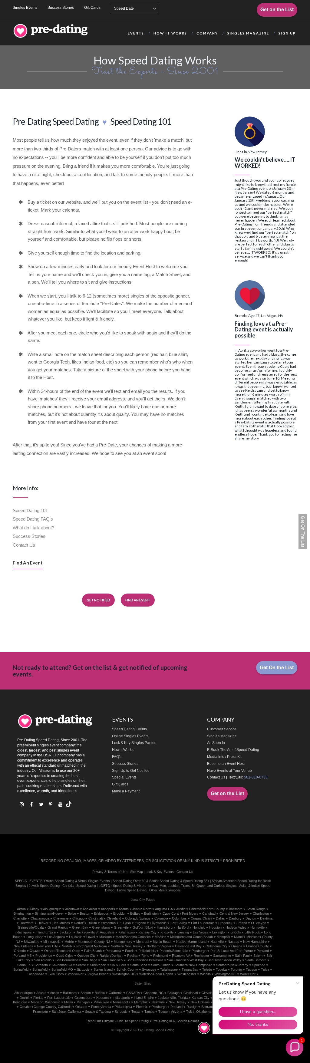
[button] (294, 1047)
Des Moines (61, 923)
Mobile (69, 941)
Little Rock (252, 932)
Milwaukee (31, 941)
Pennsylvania (101, 1007)
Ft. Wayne (258, 923)
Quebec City (86, 955)
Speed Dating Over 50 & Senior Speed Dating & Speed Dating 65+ (161, 881)
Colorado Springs (137, 918)
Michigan (83, 1002)
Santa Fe (24, 965)
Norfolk (67, 946)
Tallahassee (169, 969)
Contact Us (24, 545)
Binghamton (22, 913)
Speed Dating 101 (30, 510)
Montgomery (123, 941)
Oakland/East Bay (188, 946)
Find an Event (137, 600)
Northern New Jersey (127, 946)
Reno (145, 955)
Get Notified (98, 600)
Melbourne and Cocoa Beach (191, 937)
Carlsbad (209, 913)
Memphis (223, 937)
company (207, 33)
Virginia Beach (97, 974)
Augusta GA (164, 909)
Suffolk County (127, 969)
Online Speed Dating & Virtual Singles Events (77, 881)
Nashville (217, 941)
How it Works (170, 33)
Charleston (261, 913)
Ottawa (35, 951)
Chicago (78, 918)
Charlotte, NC (153, 993)
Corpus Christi (201, 918)
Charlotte (20, 918)
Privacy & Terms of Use (109, 872)
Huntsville (257, 927)
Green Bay (80, 927)
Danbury (235, 918)
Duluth (92, 923)
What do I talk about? (33, 527)
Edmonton (108, 923)
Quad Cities (64, 955)
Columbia (161, 918)
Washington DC (123, 974)
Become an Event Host (226, 764)
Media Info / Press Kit (224, 757)
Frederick (225, 923)
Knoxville (166, 932)
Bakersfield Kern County (207, 909)
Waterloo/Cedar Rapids (156, 974)
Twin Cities (56, 974)
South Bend (138, 965)
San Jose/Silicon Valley (224, 960)
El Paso (125, 923)
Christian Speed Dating (79, 885)
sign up (287, 33)
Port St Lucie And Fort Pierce (231, 951)
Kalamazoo (126, 932)
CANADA (133, 993)
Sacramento (222, 955)
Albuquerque (52, 909)
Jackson (66, 932)
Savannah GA (62, 965)
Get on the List (277, 9)
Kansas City (148, 932)
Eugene (140, 923)
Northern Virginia (159, 946)
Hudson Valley (236, 927)
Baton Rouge (255, 909)
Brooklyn (119, 913)
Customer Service (221, 729)
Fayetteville (158, 923)
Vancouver (76, 974)
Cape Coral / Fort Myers (180, 913)
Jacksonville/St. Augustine (95, 932)
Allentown (72, 909)
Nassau (233, 941)
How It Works (123, 750)
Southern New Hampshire (193, 965)
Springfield (20, 969)
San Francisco (112, 960)
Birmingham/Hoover (49, 913)
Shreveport (98, 965)
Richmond (160, 955)
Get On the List (277, 667)
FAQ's (116, 757)
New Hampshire (255, 941)
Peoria (129, 951)
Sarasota (41, 965)
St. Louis (83, 969)
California (115, 993)
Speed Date (124, 8)
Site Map (136, 872)
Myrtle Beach (162, 941)
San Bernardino (66, 960)
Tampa (149, 1011)
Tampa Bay (190, 969)
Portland (263, 951)
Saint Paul (242, 955)
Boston (85, 913)
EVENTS (136, 33)
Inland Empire (46, 932)
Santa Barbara (255, 960)
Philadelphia (147, 951)
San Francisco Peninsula (145, 960)
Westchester (186, 974)
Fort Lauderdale (202, 923)
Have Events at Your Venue (229, 770)
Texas (135, 1011)
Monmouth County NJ (94, 941)
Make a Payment (126, 791)
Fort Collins (178, 923)
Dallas (220, 918)
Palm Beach (93, 951)
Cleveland (114, 918)
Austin (180, 909)
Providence (43, 955)
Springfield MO (62, 969)
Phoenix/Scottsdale (174, 951)
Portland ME (22, 955)
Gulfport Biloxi (143, 927)
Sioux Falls (118, 965)
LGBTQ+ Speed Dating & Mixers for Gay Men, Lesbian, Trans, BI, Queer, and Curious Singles (168, 885)
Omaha (236, 946)
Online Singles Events (130, 736)
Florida (38, 997)
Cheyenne (60, 918)
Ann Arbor (90, 909)
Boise (72, 913)
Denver (43, 923)
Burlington (151, 913)
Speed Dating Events (129, 729)
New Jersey (177, 1002)
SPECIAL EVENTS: (29, 881)
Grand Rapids (58, 927)
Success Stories (61, 7)
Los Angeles (56, 937)
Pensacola (113, 951)
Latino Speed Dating (132, 890)
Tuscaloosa (35, 974)
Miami (238, 937)
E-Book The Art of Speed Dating (233, 750)
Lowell (90, 937)
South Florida (160, 965)
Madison (105, 937)
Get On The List (302, 531)
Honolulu (199, 927)
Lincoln (235, 932)
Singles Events (25, 7)
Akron (21, 909)
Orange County (257, 946)
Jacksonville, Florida (173, 997)
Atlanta (124, 909)
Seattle (81, 965)
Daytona (266, 918)
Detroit (79, 923)
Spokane (258, 965)
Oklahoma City (216, 946)
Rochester (201, 955)
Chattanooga (40, 918)
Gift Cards (92, 7)
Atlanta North (141, 909)
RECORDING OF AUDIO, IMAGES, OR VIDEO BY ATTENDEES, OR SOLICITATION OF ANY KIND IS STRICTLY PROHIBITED (143, 861)
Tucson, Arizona (170, 1011)
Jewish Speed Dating (44, 885)
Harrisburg (165, 927)
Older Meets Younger (164, 890)
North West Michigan (91, 946)
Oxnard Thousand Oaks (62, 951)
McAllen (160, 937)
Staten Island (103, 969)
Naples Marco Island (191, 941)
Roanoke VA (181, 955)
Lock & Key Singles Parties (134, 743)
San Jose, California (66, 1011)
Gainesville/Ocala (31, 927)
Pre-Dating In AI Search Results (176, 1021)
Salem (257, 955)
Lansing (183, 932)
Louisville (75, 937)
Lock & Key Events (160, 872)
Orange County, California (52, 1007)
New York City (47, 946)
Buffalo (135, 913)
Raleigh (191, 1007)
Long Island (34, 937)
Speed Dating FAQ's (33, 519)
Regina (132, 955)
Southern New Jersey (232, 965)
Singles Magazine (222, 736)
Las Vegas (200, 932)
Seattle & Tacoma (98, 1011)
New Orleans (23, 946)
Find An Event (28, 562)
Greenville (121, 927)
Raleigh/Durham (111, 955)
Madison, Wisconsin (45, 1002)
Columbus (179, 918)
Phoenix (142, 1007)
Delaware (27, 923)
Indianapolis (23, 932)
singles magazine (248, 33)
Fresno (241, 923)
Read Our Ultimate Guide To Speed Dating (118, 1021)
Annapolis (108, 909)
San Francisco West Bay (185, 960)
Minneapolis (52, 941)
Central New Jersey (234, 913)
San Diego (89, 960)
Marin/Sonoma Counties (133, 937)
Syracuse (149, 969)
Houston (215, 927)
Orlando (20, 951)
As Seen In (216, 743)
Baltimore (235, 909)
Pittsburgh (199, 951)
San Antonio (42, 960)
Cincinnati (95, 918)
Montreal (142, 941)
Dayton (251, 918)
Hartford (182, 927)
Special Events (124, 777)
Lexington (219, 932)
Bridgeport (101, 913)
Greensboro (101, 927)
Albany (34, 909)
